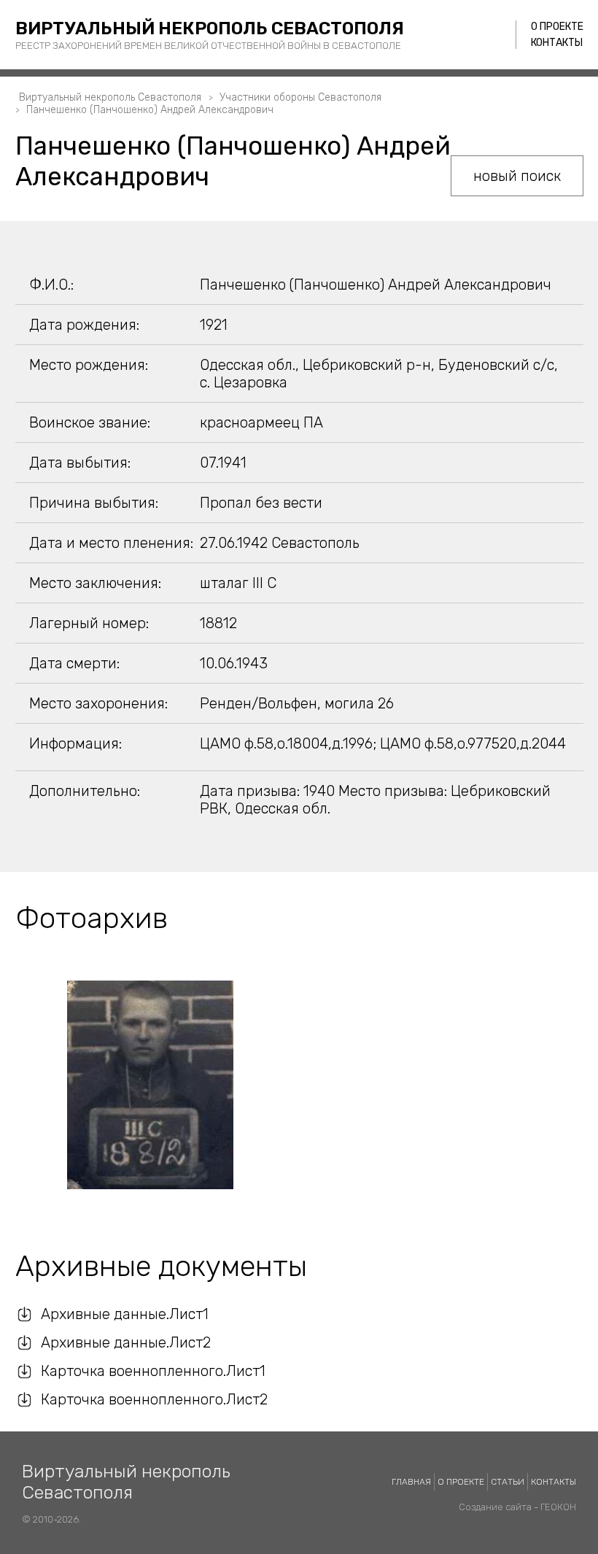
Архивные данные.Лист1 (125, 1314)
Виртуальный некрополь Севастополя (209, 28)
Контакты (557, 42)
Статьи (507, 1482)
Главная (411, 1482)
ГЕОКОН (558, 1506)
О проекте (557, 26)
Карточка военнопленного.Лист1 (153, 1371)
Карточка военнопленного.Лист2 (154, 1399)
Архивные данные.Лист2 (126, 1342)
